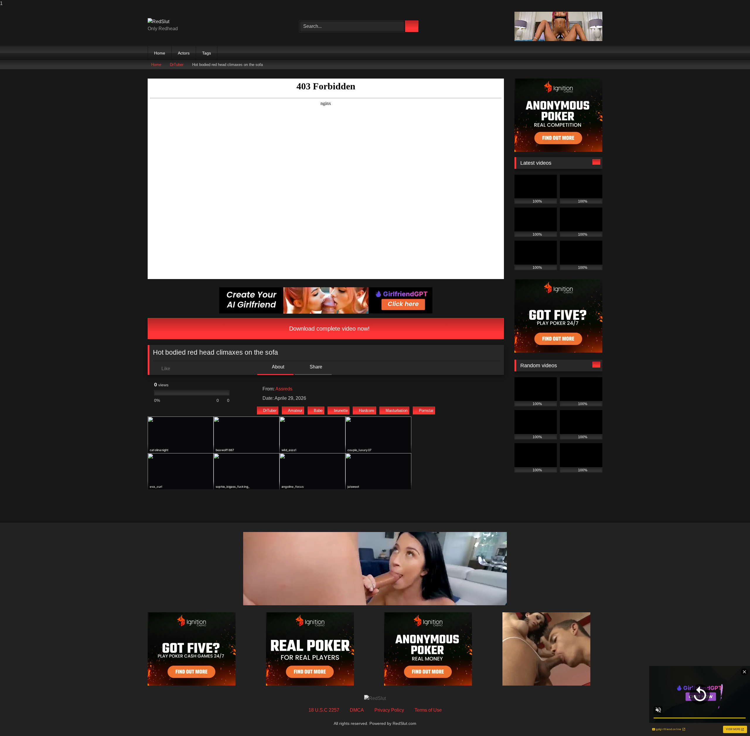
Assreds (283, 388)
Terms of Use (428, 710)
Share (315, 366)
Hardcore (366, 410)
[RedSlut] (158, 21)
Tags (206, 53)
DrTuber (176, 64)
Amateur (295, 410)
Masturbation (397, 410)
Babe (318, 410)
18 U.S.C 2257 (323, 710)
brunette (341, 410)
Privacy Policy (389, 710)
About (277, 366)
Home (159, 53)
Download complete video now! (328, 328)
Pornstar (426, 410)
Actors (184, 53)
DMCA (357, 710)
